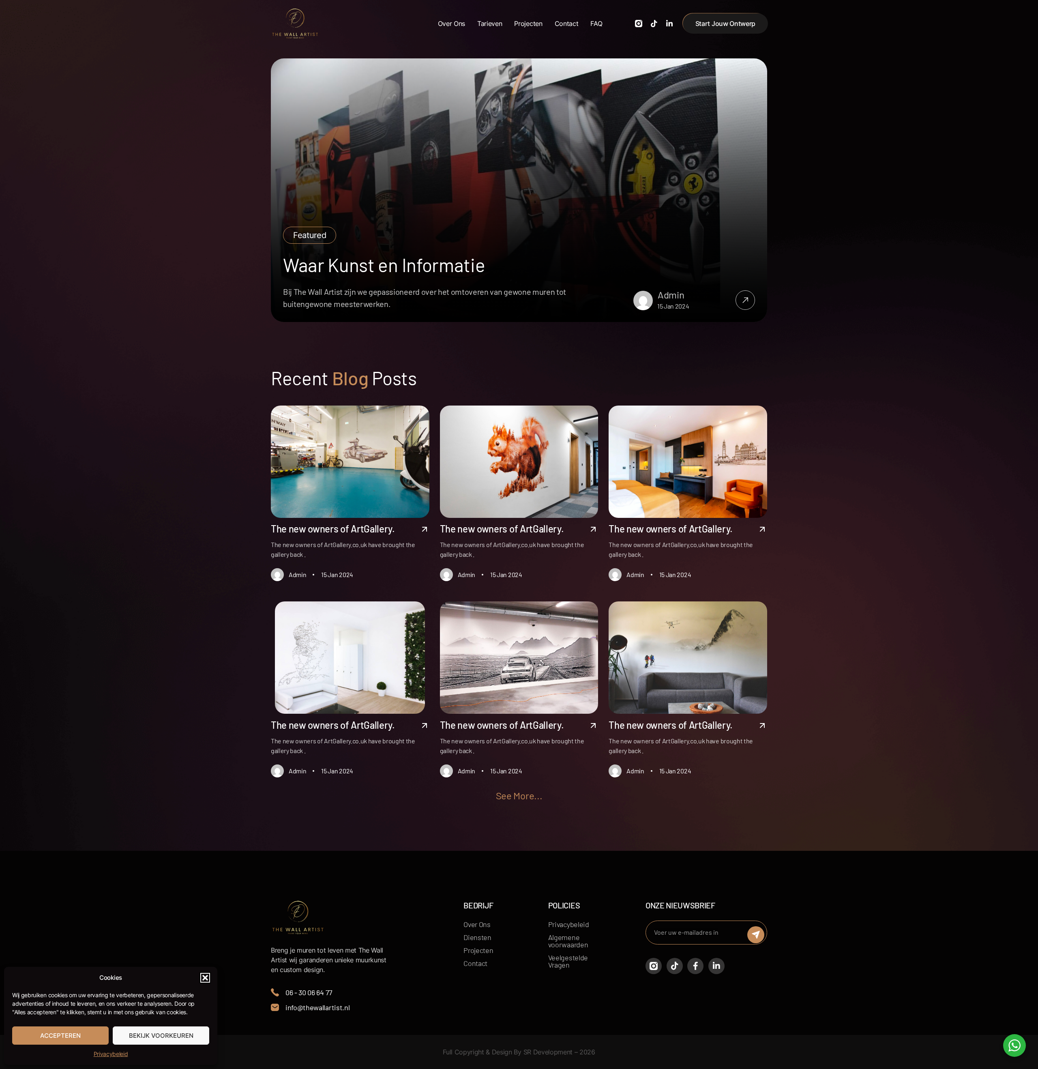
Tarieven (489, 23)
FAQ (596, 23)
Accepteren (60, 1035)
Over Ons (451, 23)
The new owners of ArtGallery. (333, 528)
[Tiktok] (654, 23)
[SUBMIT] (755, 934)
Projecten (528, 23)
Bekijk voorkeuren (161, 1035)
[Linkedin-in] (669, 23)
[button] (205, 978)
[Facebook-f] (695, 966)
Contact (567, 23)
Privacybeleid (111, 1053)
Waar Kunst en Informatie (384, 264)
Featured (309, 235)
